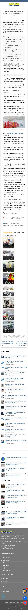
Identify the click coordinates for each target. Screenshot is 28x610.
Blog (24, 605)
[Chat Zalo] (25, 598)
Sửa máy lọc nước (5, 591)
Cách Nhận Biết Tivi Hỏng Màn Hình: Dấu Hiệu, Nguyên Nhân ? (15, 413)
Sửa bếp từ (4, 586)
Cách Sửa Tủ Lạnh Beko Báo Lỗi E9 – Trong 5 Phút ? (16, 368)
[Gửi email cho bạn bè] (11, 336)
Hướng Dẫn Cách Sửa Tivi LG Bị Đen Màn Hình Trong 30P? (15, 407)
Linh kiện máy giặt (5, 562)
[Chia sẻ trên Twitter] (9, 336)
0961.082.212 (11, 545)
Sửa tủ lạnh (4, 581)
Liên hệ (14, 606)
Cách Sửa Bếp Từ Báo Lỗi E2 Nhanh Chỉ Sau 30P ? (15, 424)
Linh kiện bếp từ (5, 565)
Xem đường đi (9, 548)
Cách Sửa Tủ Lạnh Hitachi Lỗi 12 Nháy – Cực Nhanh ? (15, 385)
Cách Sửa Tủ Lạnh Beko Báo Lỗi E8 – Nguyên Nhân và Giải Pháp (14, 379)
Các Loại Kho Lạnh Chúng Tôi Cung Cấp (13, 46)
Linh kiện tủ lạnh (5, 560)
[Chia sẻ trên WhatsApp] (4, 336)
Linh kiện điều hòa (5, 557)
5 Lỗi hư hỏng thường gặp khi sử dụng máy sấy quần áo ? (15, 396)
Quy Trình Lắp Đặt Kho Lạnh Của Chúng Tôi (13, 51)
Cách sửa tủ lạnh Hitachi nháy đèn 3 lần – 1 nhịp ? (15, 373)
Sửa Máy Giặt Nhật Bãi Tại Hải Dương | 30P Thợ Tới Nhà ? (16, 356)
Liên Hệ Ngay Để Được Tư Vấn (14, 60)
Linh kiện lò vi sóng (5, 570)
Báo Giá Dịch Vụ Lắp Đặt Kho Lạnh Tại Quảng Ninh (13, 55)
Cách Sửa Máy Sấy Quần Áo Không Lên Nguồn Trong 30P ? (15, 390)
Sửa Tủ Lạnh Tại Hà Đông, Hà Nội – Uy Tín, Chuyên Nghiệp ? (21, 343)
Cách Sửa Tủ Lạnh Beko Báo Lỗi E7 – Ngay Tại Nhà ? (16, 418)
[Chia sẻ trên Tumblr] (21, 336)
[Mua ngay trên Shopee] (25, 591)
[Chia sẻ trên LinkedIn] (19, 336)
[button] (2, 4)
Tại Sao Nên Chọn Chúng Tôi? (14, 58)
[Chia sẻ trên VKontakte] (16, 336)
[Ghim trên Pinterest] (14, 336)
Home (3, 605)
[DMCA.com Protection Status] (3, 596)
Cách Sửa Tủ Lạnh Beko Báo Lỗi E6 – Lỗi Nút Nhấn (15, 430)
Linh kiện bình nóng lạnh (7, 568)
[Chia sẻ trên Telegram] (24, 336)
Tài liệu (20, 605)
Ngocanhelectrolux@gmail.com (12, 547)
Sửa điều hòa (4, 578)
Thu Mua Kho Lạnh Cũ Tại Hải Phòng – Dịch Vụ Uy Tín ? (7, 343)
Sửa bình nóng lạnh (6, 589)
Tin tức (15, 605)
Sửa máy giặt (4, 583)
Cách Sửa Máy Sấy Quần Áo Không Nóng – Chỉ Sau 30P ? (15, 435)
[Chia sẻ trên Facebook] (7, 336)
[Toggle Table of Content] (22, 37)
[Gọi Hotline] (25, 603)
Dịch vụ (11, 605)
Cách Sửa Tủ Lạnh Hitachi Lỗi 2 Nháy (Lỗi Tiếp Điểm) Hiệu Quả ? (15, 402)
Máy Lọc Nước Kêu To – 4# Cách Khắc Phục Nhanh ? (16, 441)
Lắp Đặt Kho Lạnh (15, 133)
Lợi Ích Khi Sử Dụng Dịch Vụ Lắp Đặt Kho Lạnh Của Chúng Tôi (13, 41)
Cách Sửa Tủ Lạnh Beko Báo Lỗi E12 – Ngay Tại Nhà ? (14, 362)
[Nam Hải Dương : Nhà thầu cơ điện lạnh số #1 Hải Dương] (14, 4)
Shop (7, 605)
